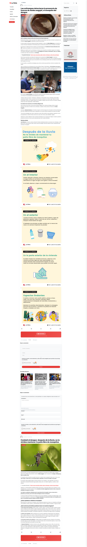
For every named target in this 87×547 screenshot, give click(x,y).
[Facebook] (65, 11)
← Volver (23, 2)
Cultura (11, 11)
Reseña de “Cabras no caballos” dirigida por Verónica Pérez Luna (69, 36)
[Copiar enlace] (60, 329)
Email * (22, 415)
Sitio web (23, 419)
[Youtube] (71, 11)
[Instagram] (69, 11)
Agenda (11, 14)
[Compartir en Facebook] (22, 329)
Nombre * (23, 410)
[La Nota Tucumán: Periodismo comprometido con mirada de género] (13, 3)
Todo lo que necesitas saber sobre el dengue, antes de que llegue (44, 54)
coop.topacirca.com (72, 78)
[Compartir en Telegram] (51, 329)
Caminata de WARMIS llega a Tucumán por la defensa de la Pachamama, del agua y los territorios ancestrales (69, 31)
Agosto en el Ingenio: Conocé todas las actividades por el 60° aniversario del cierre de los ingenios (26, 383)
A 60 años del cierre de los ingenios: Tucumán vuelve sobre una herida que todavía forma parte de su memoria (40, 383)
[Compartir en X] (31, 329)
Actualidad (12, 9)
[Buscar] (73, 3)
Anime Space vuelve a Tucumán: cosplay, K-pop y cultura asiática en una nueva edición (55, 383)
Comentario (23, 398)
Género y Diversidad (14, 16)
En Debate (13, 19)
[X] (67, 11)
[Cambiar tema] (76, 3)
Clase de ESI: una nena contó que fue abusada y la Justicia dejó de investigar (69, 40)
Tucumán (11, 6)
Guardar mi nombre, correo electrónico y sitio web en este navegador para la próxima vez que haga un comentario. (41, 359)
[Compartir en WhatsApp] (41, 329)
